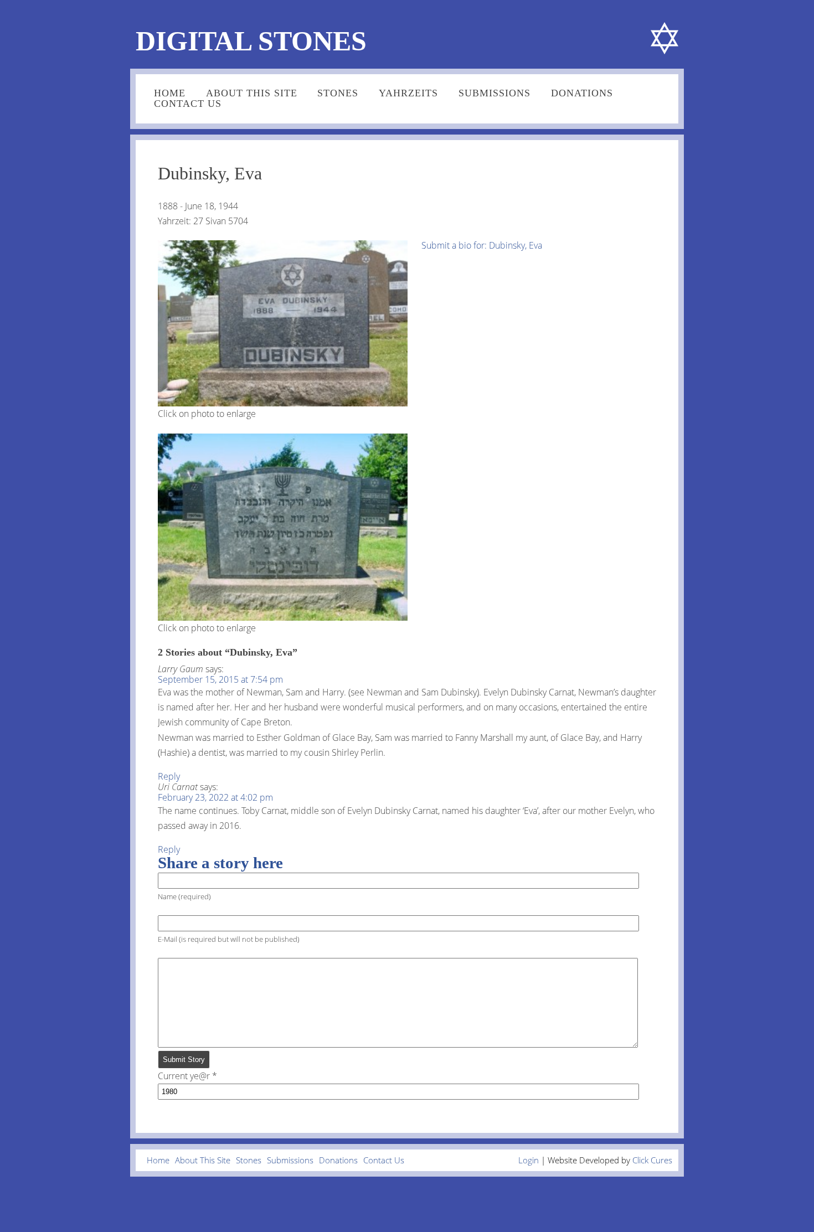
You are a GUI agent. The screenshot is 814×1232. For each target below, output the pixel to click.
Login (528, 1160)
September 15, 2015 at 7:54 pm (220, 679)
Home (170, 93)
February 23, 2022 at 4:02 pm (215, 797)
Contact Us (187, 103)
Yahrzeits (408, 93)
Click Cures (652, 1160)
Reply (169, 776)
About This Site (251, 93)
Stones (337, 93)
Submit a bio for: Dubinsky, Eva (481, 245)
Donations (582, 93)
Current (184, 1076)
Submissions (494, 93)
